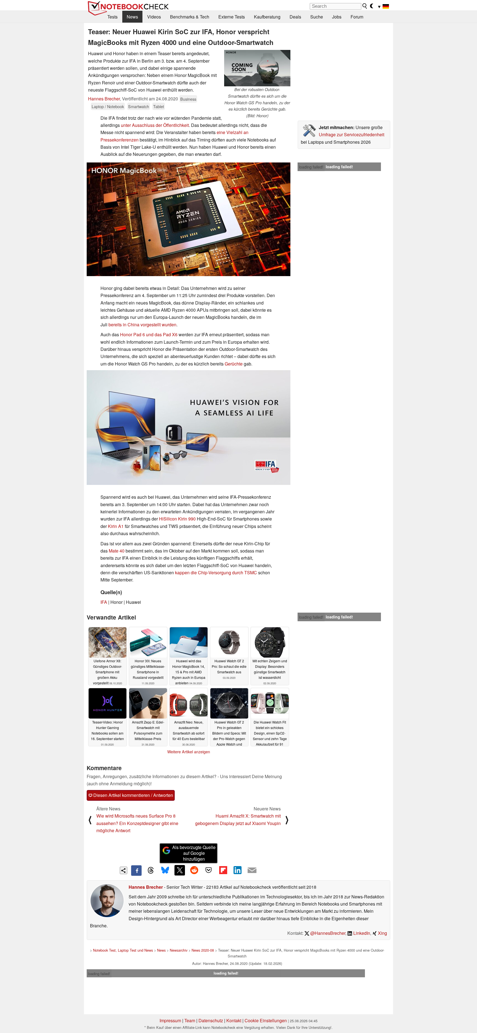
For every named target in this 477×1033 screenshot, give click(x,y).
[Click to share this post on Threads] (150, 870)
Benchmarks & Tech (189, 17)
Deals (295, 17)
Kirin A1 (116, 526)
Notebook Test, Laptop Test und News (123, 950)
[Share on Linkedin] (237, 870)
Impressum (170, 1020)
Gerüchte (234, 364)
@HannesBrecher (327, 933)
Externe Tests (231, 17)
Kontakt (233, 1020)
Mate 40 (116, 551)
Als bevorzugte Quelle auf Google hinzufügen (194, 853)
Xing (382, 933)
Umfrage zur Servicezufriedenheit (351, 134)
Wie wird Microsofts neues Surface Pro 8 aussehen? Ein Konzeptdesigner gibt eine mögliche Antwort (137, 823)
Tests (112, 17)
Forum (357, 17)
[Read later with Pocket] (208, 870)
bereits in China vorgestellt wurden (142, 324)
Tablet (158, 106)
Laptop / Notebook (108, 106)
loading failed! (311, 167)
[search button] (364, 6)
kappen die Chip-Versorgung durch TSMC (216, 572)
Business (188, 99)
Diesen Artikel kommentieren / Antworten (132, 795)
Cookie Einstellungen (266, 1020)
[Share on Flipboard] (223, 870)
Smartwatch (138, 106)
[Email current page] (252, 870)
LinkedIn (361, 933)
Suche (316, 17)
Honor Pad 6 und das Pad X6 (148, 334)
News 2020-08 (203, 950)
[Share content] (123, 870)
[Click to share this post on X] (179, 870)
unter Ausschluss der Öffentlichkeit (155, 125)
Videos (154, 17)
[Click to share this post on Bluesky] (165, 870)
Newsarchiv (178, 950)
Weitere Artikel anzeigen (188, 751)
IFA (103, 602)
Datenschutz (210, 1020)
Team (189, 1020)
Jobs (336, 17)
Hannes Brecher (104, 98)
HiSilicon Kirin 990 (177, 519)
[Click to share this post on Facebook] (136, 870)
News (132, 17)
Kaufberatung (267, 17)
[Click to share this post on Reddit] (194, 870)
